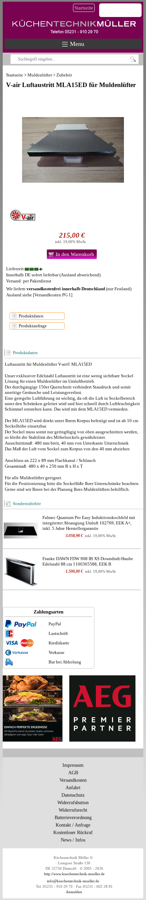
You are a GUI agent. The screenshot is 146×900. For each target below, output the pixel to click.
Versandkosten (73, 780)
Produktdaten (31, 315)
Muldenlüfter (40, 74)
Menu (76, 43)
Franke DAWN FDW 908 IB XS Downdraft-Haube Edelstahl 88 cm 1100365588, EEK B (87, 561)
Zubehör (64, 74)
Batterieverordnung (73, 817)
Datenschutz (73, 795)
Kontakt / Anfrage (73, 825)
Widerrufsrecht (73, 810)
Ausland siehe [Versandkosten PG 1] (39, 294)
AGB (73, 772)
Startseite (83, 8)
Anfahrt (73, 787)
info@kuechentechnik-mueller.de (73, 881)
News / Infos (73, 840)
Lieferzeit (15, 268)
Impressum (73, 765)
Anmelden (74, 892)
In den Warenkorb (75, 254)
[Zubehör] (21, 530)
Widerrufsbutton (73, 802)
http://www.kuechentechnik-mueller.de (74, 874)
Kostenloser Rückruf (73, 832)
